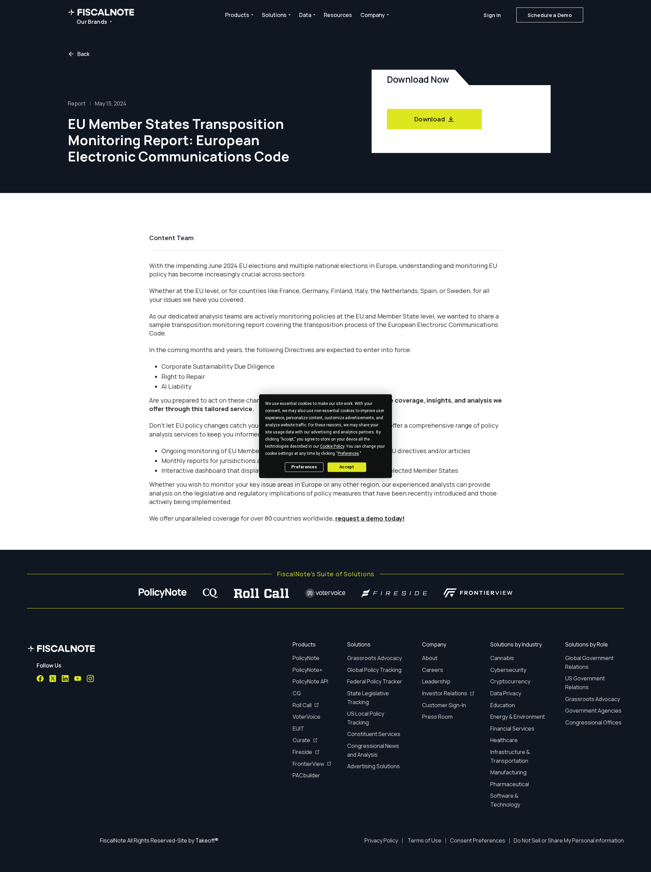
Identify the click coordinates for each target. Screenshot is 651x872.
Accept (346, 467)
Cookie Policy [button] (332, 446)
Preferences (304, 467)
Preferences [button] (348, 453)
